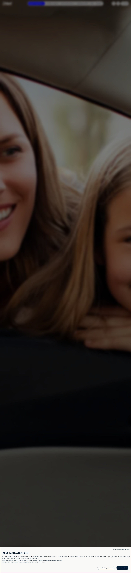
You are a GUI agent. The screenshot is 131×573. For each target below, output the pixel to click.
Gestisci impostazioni (106, 568)
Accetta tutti (122, 568)
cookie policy (35, 558)
